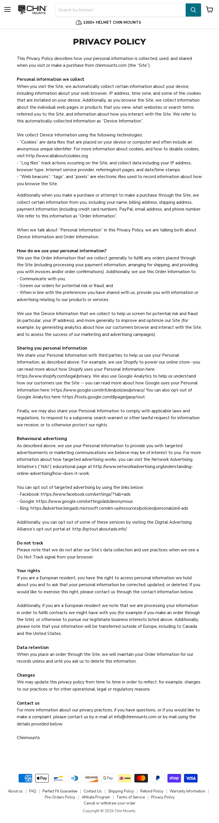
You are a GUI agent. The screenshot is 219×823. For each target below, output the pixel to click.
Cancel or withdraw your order (109, 803)
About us (15, 791)
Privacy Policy (163, 797)
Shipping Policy (121, 791)
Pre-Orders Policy (60, 797)
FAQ (32, 791)
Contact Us (93, 791)
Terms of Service (130, 797)
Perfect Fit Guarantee (59, 791)
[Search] (193, 10)
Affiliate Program (96, 797)
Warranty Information (187, 791)
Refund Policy (151, 791)
